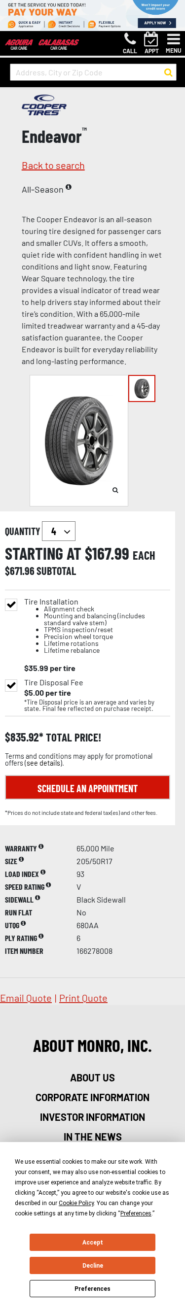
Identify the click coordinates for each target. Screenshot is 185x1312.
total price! (72, 737)
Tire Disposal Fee (53, 682)
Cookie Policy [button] (76, 1203)
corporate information (92, 1097)
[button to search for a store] (168, 72)
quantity (23, 531)
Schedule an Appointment (87, 788)
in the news (93, 1137)
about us (92, 1077)
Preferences (92, 1288)
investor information (92, 1117)
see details (43, 763)
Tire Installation (84, 626)
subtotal (56, 570)
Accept (92, 1242)
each (144, 555)
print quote (83, 998)
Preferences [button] (135, 1213)
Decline (92, 1265)
